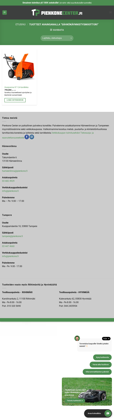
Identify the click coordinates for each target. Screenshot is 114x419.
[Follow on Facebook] (26, 137)
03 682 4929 (8, 181)
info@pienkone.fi (10, 191)
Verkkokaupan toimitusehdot (66, 133)
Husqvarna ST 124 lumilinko (16, 87)
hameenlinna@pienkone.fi (15, 171)
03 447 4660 (8, 246)
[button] (4, 12)
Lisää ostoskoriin (15, 100)
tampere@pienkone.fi (12, 236)
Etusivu (21, 24)
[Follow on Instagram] (31, 137)
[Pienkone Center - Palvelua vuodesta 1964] (57, 12)
